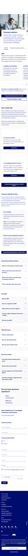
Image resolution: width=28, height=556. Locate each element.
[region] (14, 545)
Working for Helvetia (5, 497)
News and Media (5, 511)
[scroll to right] (27, 84)
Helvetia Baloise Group (6, 515)
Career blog (4, 499)
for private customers (6, 519)
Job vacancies (4, 496)
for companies (4, 521)
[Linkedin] (13, 527)
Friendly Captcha (19, 478)
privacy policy (15, 469)
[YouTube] (6, 527)
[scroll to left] (24, 84)
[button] (14, 99)
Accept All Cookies (14, 548)
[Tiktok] (16, 528)
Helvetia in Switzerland (6, 513)
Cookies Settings (14, 551)
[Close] (26, 537)
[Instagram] (9, 527)
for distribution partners (6, 506)
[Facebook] (2, 527)
